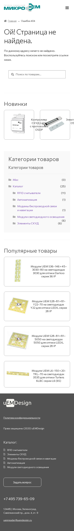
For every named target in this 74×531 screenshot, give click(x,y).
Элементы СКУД (28, 223)
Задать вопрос (22, 482)
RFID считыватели (28, 192)
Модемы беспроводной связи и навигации (31, 458)
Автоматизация (27, 199)
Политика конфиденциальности (21, 417)
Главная (12, 20)
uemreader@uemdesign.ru (17, 520)
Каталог (18, 186)
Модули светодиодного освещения (40, 216)
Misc (15, 179)
